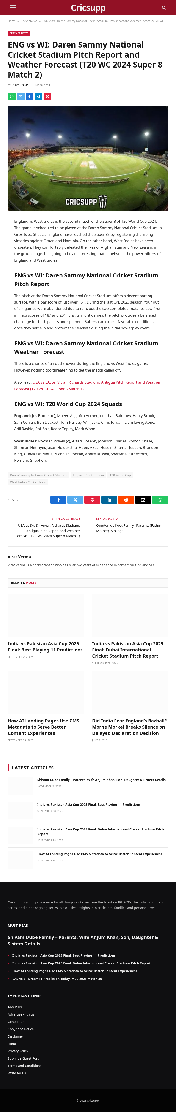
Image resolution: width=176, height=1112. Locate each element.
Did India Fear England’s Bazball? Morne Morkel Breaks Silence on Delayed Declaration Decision (129, 727)
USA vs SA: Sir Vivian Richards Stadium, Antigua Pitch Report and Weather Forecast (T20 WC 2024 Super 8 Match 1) (47, 530)
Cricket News (29, 21)
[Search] (163, 7)
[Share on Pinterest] (47, 96)
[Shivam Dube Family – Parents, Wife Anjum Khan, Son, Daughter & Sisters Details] (20, 786)
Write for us (17, 1073)
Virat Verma (20, 85)
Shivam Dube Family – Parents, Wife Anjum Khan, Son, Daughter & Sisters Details (101, 780)
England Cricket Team (88, 475)
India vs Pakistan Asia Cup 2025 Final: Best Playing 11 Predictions (45, 646)
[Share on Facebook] (29, 96)
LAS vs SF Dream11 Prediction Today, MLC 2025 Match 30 (57, 978)
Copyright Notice (21, 1029)
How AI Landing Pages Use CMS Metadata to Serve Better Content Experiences (43, 727)
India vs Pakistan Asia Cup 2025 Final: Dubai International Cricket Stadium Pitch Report (127, 649)
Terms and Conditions (24, 1065)
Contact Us (16, 1022)
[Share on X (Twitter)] (21, 96)
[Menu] (13, 7)
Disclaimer (16, 1036)
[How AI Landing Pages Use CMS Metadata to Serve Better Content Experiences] (46, 692)
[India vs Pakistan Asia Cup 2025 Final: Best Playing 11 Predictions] (46, 615)
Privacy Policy (18, 1051)
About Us (15, 1007)
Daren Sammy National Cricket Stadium (38, 475)
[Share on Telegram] (38, 96)
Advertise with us (21, 1014)
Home (12, 21)
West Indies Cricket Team (28, 482)
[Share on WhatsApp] (12, 96)
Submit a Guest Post (23, 1058)
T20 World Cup (120, 475)
